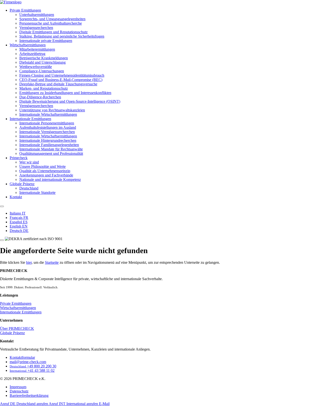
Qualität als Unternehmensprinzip (44, 171)
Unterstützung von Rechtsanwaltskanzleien (52, 110)
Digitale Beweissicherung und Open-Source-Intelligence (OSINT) (69, 101)
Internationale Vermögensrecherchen (47, 132)
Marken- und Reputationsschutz (43, 88)
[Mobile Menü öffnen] (2, 240)
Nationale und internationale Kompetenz (50, 179)
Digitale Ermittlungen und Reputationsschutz (53, 32)
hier (29, 262)
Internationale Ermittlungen (30, 119)
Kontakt (16, 197)
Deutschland (28, 188)
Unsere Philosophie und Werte (42, 166)
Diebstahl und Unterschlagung (42, 62)
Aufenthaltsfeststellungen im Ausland (47, 127)
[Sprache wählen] (2, 206)
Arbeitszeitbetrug (32, 54)
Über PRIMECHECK (17, 328)
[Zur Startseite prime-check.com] (10, 2)
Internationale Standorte (37, 192)
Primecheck (19, 158)
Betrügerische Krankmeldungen (43, 58)
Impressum (18, 387)
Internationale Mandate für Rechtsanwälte (51, 149)
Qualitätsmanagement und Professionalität (51, 153)
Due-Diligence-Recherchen (40, 97)
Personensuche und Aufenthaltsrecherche (50, 23)
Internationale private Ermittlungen (45, 41)
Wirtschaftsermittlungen (28, 45)
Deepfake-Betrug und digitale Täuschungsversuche (58, 84)
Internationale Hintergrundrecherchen (47, 140)
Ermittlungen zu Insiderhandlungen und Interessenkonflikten (65, 93)
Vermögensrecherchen (36, 28)
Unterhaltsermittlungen (36, 15)
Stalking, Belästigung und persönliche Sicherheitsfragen (61, 36)
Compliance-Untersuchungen (41, 71)
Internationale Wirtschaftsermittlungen (48, 114)
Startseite (52, 262)
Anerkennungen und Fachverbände (46, 175)
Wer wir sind (29, 162)
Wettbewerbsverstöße (35, 67)
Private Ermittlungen (25, 10)
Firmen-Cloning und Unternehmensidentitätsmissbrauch (61, 75)
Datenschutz (19, 391)
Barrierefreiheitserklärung (29, 395)
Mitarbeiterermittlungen (37, 49)
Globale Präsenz (22, 184)
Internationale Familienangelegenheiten (49, 145)
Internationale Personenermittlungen (46, 123)
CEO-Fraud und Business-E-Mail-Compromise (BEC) (60, 80)
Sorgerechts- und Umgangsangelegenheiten (52, 19)
